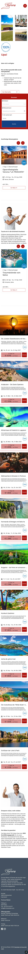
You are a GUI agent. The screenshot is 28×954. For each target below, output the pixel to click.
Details (24, 355)
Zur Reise (13, 187)
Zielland (5, 101)
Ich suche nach (7, 115)
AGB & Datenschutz (6, 895)
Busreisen (14, 97)
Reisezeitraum (7, 108)
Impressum (4, 897)
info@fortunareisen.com (7, 908)
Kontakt (3, 893)
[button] (18, 143)
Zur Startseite (6, 92)
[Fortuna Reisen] (8, 6)
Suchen (14, 124)
